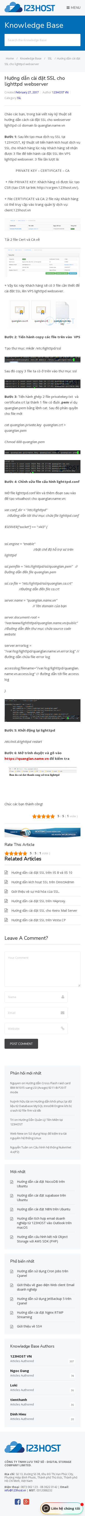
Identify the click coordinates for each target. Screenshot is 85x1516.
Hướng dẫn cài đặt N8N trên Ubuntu (43, 1209)
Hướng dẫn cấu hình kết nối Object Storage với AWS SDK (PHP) (42, 1239)
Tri (12, 1120)
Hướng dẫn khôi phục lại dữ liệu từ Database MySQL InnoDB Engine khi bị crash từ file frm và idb (41, 1105)
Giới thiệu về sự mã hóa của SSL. (35, 891)
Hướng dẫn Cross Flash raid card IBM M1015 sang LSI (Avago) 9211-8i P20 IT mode (40, 1087)
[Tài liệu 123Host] (30, 11)
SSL (19, 98)
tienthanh (18, 1399)
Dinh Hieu (18, 1414)
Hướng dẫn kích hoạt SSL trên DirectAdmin (42, 882)
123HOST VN (60, 92)
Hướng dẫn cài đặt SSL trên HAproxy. (38, 901)
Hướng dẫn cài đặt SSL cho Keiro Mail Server (44, 910)
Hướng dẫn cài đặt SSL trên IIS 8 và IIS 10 (41, 872)
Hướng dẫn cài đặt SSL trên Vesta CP (38, 920)
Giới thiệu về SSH (29, 1326)
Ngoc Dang (19, 1370)
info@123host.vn (15, 1490)
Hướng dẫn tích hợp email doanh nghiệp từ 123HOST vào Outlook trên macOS (44, 1223)
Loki (13, 1385)
